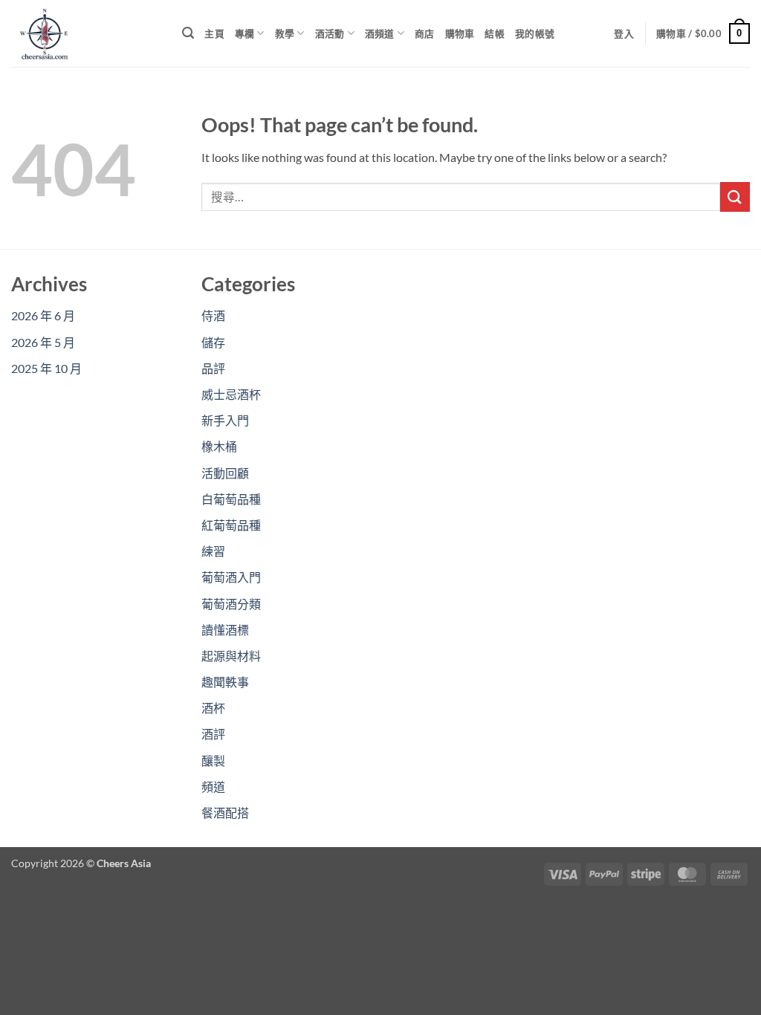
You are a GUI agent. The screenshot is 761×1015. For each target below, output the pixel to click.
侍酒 (213, 315)
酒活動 (330, 33)
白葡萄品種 (231, 499)
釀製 (213, 760)
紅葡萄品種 (231, 525)
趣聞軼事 (225, 682)
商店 (425, 33)
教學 (285, 33)
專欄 (245, 33)
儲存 (213, 342)
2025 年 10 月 (46, 368)
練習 (213, 551)
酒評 (213, 734)
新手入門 (225, 420)
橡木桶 (219, 446)
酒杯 (213, 708)
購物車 (460, 33)
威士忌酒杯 (231, 394)
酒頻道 (380, 33)
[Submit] (735, 196)
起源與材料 (231, 656)
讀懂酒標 (225, 630)
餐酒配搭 (225, 812)
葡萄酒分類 (231, 604)
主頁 (214, 33)
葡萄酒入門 (231, 577)
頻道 (213, 786)
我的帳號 (534, 33)
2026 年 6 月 (43, 315)
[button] (188, 33)
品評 (213, 368)
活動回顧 (225, 473)
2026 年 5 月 (43, 342)
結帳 (495, 33)
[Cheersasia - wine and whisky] (85, 33)
